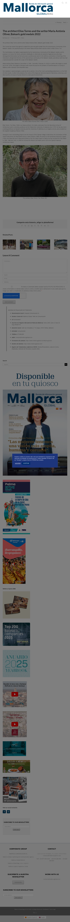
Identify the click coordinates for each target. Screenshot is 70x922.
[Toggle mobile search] (63, 3)
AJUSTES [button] (18, 463)
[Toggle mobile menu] (66, 3)
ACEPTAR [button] (26, 463)
